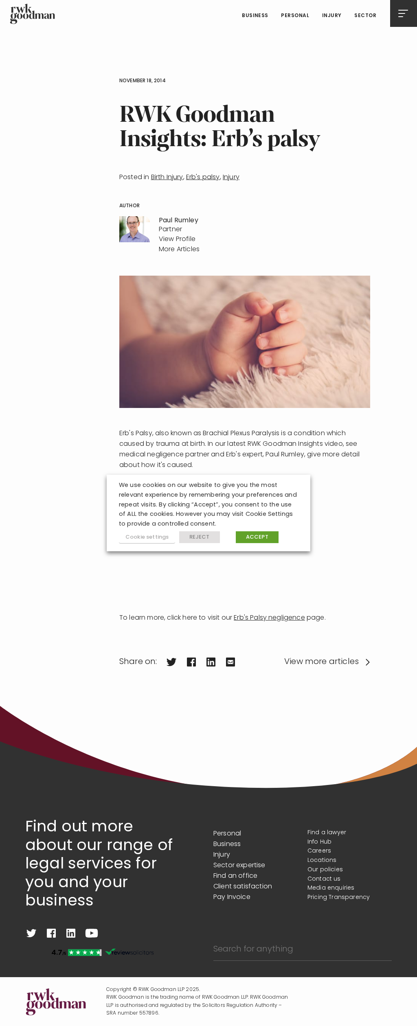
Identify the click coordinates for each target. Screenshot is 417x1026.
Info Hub (319, 842)
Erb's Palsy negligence (269, 618)
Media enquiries (330, 888)
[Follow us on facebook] (51, 933)
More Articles (179, 249)
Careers (319, 851)
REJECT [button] (199, 537)
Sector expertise (239, 865)
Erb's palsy (203, 177)
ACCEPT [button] (257, 537)
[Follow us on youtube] (91, 933)
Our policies (325, 870)
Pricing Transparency (338, 897)
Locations (321, 860)
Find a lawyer (326, 833)
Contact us (324, 879)
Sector (365, 15)
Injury (332, 15)
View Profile (177, 239)
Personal (295, 15)
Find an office (235, 876)
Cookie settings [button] (147, 537)
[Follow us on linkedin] (71, 933)
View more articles (321, 662)
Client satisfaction (242, 887)
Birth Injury (167, 177)
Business (255, 15)
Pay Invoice (231, 897)
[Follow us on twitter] (31, 933)
